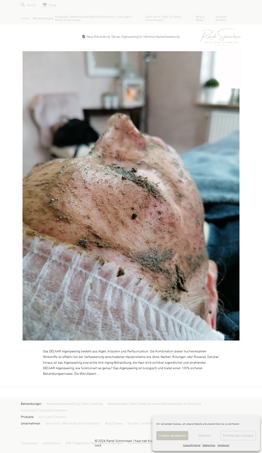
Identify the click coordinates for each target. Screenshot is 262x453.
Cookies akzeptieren (172, 435)
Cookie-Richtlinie (191, 445)
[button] (28, 5)
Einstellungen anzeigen (238, 435)
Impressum (223, 445)
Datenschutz (208, 445)
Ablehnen (204, 435)
